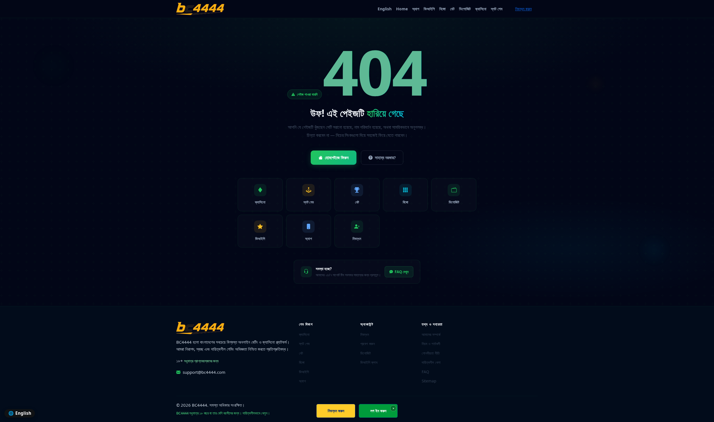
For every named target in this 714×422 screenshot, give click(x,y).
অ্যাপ (415, 8)
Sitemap (429, 381)
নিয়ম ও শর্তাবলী (431, 343)
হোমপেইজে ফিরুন (337, 157)
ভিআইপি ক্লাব (368, 362)
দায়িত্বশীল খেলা (431, 362)
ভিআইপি (429, 8)
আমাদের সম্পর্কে (431, 334)
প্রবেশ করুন (367, 343)
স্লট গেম (496, 8)
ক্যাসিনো (480, 8)
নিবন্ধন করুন (523, 8)
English (385, 8)
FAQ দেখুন (402, 271)
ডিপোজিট (465, 8)
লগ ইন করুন (378, 410)
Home (402, 8)
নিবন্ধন (364, 334)
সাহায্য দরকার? (385, 157)
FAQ (425, 371)
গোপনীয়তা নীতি (431, 353)
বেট (452, 8)
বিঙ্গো (442, 8)
